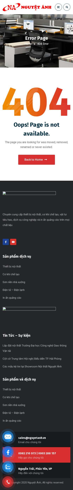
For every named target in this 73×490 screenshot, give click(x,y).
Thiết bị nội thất (12, 266)
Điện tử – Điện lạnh (14, 290)
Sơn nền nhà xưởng (14, 282)
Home (28, 43)
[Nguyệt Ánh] (27, 7)
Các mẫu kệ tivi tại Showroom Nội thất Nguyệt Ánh (32, 366)
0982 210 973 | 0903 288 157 (37, 453)
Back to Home (33, 159)
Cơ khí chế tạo (11, 274)
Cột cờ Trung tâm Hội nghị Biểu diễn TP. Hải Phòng (32, 358)
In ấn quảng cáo (12, 297)
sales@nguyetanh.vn (32, 438)
